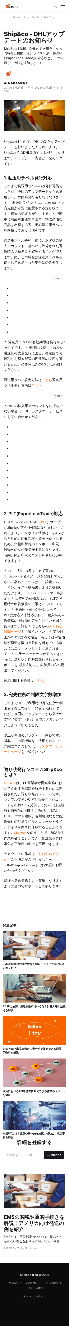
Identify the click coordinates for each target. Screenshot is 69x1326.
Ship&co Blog (29, 1275)
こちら (47, 379)
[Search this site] (55, 6)
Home (16, 17)
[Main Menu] (63, 6)
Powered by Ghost (34, 1296)
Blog (26, 17)
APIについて (33, 1282)
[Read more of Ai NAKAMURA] (8, 74)
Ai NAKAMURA (16, 83)
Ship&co (10, 782)
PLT (44, 521)
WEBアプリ (15, 1282)
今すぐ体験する (53, 1282)
